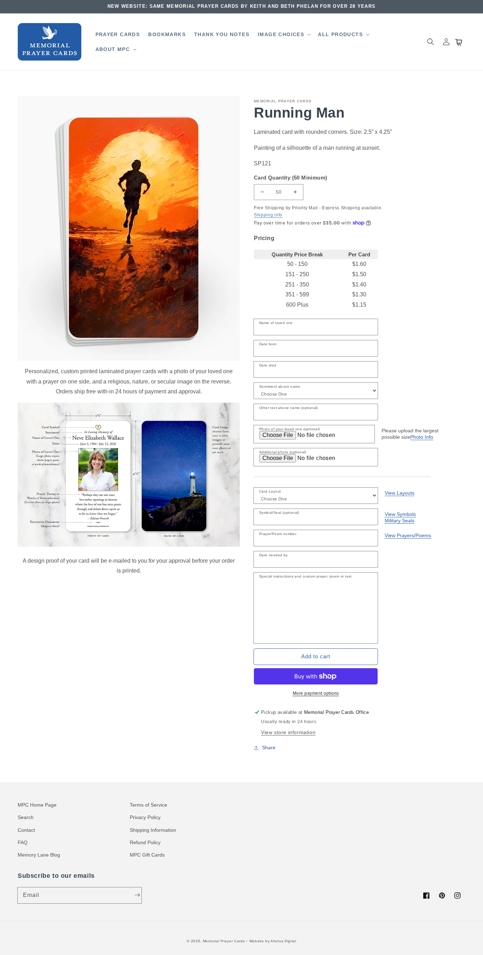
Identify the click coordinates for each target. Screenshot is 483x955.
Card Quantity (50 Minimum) (290, 178)
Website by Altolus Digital (272, 941)
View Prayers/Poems (408, 535)
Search (26, 817)
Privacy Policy (145, 817)
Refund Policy (145, 842)
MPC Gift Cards (147, 855)
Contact (26, 830)
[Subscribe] (137, 895)
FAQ (23, 842)
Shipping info (268, 214)
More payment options (316, 693)
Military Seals (399, 520)
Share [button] (268, 747)
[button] (284, 34)
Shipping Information (153, 830)
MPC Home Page (37, 805)
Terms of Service (148, 805)
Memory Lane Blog (39, 855)
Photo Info (421, 437)
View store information (288, 732)
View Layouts (399, 493)
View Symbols (400, 514)
